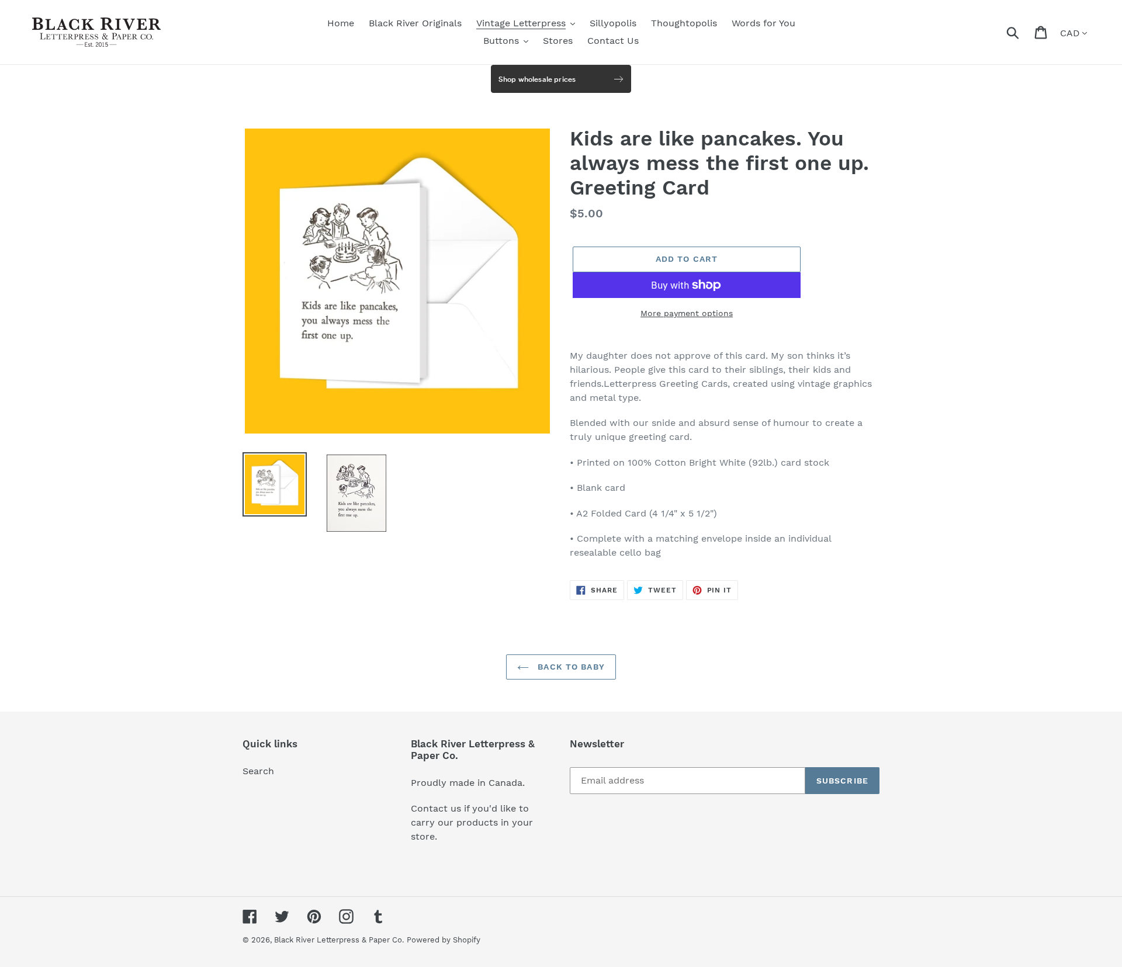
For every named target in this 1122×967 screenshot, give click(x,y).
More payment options (686, 313)
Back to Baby (570, 666)
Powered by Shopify (443, 939)
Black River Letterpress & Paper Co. (339, 939)
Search (258, 771)
